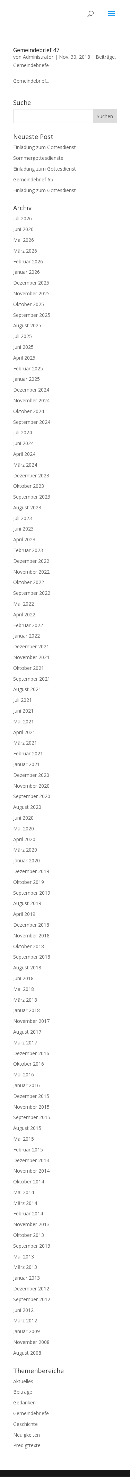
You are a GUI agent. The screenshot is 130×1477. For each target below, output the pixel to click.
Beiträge (105, 57)
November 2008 (31, 1342)
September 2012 (31, 1299)
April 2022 (24, 614)
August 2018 (27, 967)
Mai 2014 (23, 1192)
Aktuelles (23, 1381)
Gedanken (24, 1402)
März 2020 (25, 849)
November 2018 (31, 935)
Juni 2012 (23, 1310)
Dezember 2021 (31, 646)
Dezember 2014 (31, 1160)
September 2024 (31, 422)
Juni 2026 (23, 229)
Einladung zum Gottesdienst (44, 147)
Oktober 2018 (28, 946)
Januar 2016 (26, 1085)
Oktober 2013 (28, 1235)
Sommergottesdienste (38, 158)
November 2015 (31, 1106)
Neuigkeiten (26, 1434)
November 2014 (31, 1170)
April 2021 (24, 732)
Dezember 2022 (31, 561)
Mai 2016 (23, 1074)
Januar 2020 (26, 860)
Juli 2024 (22, 432)
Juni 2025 (23, 347)
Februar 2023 (28, 550)
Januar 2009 (26, 1331)
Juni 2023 (23, 528)
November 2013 (31, 1224)
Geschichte (25, 1424)
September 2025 (31, 315)
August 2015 (27, 1128)
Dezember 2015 (31, 1096)
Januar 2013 (26, 1277)
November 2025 (31, 293)
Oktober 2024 (28, 411)
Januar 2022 (26, 635)
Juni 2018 (23, 978)
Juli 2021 (22, 700)
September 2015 (31, 1117)
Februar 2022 (28, 625)
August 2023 (27, 507)
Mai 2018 (23, 989)
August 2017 (27, 1031)
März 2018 (25, 999)
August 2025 (27, 325)
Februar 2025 (28, 368)
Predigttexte (27, 1445)
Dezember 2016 (31, 1053)
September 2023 (31, 496)
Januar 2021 (26, 764)
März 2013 (25, 1267)
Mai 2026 (23, 240)
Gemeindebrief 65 (33, 179)
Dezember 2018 (31, 924)
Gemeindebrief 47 (36, 50)
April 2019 (24, 914)
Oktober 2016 (28, 1063)
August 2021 (27, 689)
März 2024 (25, 464)
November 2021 (31, 657)
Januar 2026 (26, 272)
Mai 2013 (23, 1256)
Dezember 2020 (31, 775)
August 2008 (27, 1352)
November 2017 (31, 1021)
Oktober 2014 (28, 1181)
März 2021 (25, 742)
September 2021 (31, 678)
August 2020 (27, 807)
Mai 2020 (23, 828)
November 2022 (31, 571)
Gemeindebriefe (31, 65)
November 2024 (31, 400)
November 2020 (31, 785)
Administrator (38, 57)
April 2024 (24, 454)
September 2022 (31, 593)
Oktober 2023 (28, 486)
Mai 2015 (23, 1138)
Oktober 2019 (28, 882)
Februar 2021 (28, 753)
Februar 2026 (28, 261)
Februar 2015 (28, 1149)
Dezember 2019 (31, 871)
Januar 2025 (26, 379)
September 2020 (31, 796)
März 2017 (25, 1042)
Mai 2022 (23, 603)
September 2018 (31, 956)
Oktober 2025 (28, 304)
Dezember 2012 (31, 1288)
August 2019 (27, 903)
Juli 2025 (22, 336)
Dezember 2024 (31, 389)
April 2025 (24, 357)
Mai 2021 (23, 721)
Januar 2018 (26, 1010)
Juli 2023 (22, 518)
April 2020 (24, 839)
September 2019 (31, 892)
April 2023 (24, 539)
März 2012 (25, 1320)
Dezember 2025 (31, 282)
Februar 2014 (28, 1213)
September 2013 (31, 1245)
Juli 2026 (22, 218)
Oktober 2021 (28, 668)
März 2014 (25, 1203)
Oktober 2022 (28, 582)
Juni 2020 (23, 817)
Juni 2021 (23, 710)
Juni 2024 (23, 443)
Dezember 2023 (31, 475)
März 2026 (25, 250)
